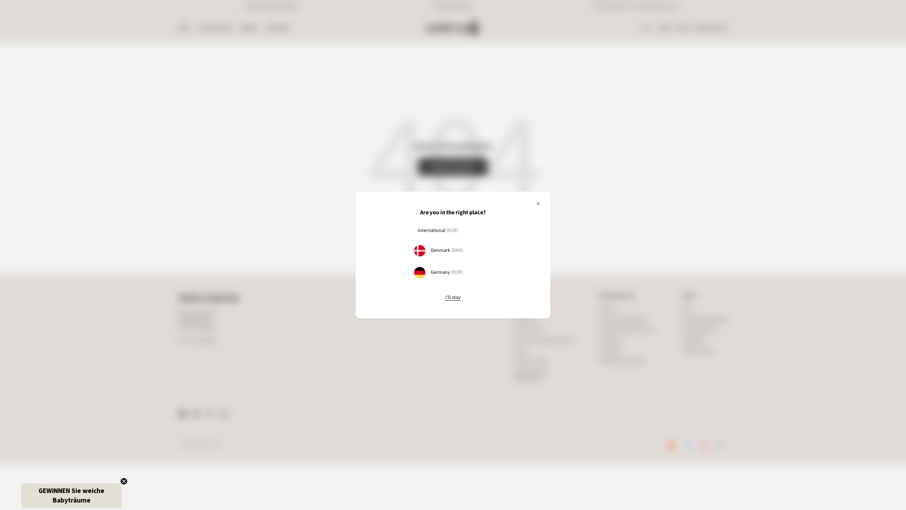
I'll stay (453, 297)
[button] (71, 495)
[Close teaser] (123, 481)
